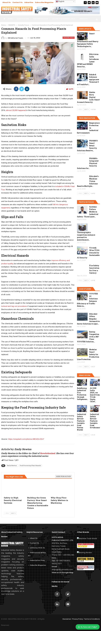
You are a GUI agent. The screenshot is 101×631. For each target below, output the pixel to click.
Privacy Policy (77, 619)
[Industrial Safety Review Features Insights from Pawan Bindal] (82, 408)
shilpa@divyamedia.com (62, 569)
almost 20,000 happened (16, 110)
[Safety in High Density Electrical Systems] (14, 487)
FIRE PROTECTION (40, 19)
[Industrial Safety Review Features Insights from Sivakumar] (95, 408)
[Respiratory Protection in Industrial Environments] (82, 126)
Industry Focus (68, 38)
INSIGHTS (84, 19)
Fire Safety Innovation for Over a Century (94, 269)
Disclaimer (67, 619)
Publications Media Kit (37, 554)
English (61, 1)
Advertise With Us (37, 548)
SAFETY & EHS (23, 19)
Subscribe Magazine (44, 2)
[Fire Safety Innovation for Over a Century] (82, 268)
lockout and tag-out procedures (14, 306)
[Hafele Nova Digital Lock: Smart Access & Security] (82, 95)
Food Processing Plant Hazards (30, 465)
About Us (6, 2)
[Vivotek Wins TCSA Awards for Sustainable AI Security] (82, 250)
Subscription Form (37, 560)
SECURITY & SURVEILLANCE (63, 19)
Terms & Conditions (92, 619)
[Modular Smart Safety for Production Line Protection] (82, 352)
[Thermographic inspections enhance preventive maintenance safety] (82, 227)
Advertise (28, 2)
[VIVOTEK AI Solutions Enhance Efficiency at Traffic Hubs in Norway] (82, 296)
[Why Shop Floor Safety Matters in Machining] (61, 487)
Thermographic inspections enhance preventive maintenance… (86, 236)
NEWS (10, 19)
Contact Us (17, 2)
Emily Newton (12, 465)
